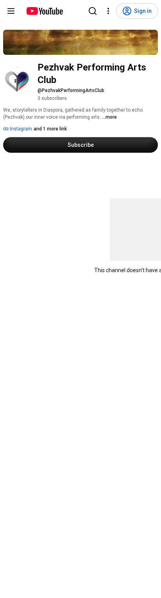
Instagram (20, 129)
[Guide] (11, 11)
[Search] (92, 11)
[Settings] (108, 11)
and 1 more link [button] (50, 129)
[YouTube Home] (44, 11)
